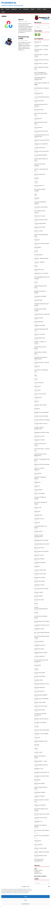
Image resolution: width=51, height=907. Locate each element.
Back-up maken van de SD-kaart (41, 551)
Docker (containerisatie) (39, 174)
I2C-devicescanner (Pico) (39, 147)
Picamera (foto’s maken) (39, 709)
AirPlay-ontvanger (38, 300)
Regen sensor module (39, 547)
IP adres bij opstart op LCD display (42, 419)
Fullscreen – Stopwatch (39, 262)
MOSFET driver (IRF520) (39, 783)
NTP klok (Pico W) (38, 118)
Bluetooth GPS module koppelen (41, 412)
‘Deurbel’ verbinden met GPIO (40, 219)
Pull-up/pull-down (38, 515)
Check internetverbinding (40, 223)
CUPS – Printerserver (38, 382)
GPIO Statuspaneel (38, 254)
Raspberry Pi (14, 9)
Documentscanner (38, 531)
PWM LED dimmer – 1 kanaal (40, 761)
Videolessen (26, 9)
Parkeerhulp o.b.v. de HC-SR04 (41, 273)
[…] (25, 32)
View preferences (25, 903)
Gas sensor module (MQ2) (40, 570)
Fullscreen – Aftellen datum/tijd (41, 258)
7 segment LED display (39, 796)
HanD (27, 21)
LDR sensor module (38, 592)
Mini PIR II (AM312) (38, 596)
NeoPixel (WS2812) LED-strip (40, 855)
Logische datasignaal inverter (40, 741)
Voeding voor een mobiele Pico (41, 143)
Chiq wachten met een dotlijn (40, 207)
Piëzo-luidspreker (38, 127)
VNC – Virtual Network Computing (41, 632)
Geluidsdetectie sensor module (41, 540)
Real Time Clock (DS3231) (39, 676)
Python (39, 9)
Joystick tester (37, 511)
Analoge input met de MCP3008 (41, 698)
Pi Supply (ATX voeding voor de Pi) (41, 625)
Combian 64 (37, 486)
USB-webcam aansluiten (39, 645)
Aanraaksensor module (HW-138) (41, 772)
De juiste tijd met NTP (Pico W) (41, 131)
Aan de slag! (37, 522)
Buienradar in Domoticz (39, 439)
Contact (44, 9)
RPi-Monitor (37, 198)
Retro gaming (37, 482)
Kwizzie (36, 265)
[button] (49, 886)
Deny (25, 900)
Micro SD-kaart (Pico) (38, 109)
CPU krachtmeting (38, 489)
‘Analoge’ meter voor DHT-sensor (41, 59)
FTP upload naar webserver (40, 722)
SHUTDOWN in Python (39, 628)
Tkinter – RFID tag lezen (39, 493)
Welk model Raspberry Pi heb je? (41, 683)
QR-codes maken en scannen (40, 423)
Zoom (35, 375)
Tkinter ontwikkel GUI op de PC (41, 765)
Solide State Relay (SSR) (39, 687)
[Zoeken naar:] (42, 27)
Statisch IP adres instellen (40, 702)
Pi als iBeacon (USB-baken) (40, 296)
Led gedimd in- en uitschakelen (41, 45)
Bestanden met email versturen (41, 718)
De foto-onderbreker (38, 321)
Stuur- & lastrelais (38, 844)
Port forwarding (37, 473)
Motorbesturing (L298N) (23, 37)
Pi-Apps (36, 181)
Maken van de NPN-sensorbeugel (41, 464)
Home (2, 9)
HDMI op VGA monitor (39, 648)
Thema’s (32, 9)
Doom (35, 194)
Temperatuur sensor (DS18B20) (41, 733)
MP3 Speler (36, 744)
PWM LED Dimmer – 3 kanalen (41, 63)
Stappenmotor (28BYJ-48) (39, 562)
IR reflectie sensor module (40, 573)
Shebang (36, 669)
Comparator (37, 566)
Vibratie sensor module (39, 581)
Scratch (36, 378)
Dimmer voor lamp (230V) (40, 805)
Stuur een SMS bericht (39, 691)
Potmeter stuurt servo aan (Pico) (41, 151)
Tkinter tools (37, 239)
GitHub (35, 603)
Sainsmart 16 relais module (40, 848)
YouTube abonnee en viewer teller (42, 314)
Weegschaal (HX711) (38, 318)
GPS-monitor (37, 408)
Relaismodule (37, 779)
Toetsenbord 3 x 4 (38, 821)
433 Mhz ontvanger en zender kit (41, 362)
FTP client (36, 726)
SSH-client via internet (39, 436)
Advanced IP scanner (39, 555)
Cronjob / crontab (38, 752)
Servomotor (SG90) (38, 680)
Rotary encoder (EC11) (39, 185)
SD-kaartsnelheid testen (39, 338)
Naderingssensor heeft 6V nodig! (41, 432)
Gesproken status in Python (40, 405)
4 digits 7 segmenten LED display (41, 852)
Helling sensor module (39, 584)
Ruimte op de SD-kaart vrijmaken (41, 243)
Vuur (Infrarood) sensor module (41, 588)
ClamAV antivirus (38, 397)
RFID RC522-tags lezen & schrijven (41, 814)
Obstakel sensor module (39, 577)
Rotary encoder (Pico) (39, 100)
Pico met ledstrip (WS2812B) (40, 155)
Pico (20, 9)
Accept (25, 896)
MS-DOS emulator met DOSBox (41, 416)
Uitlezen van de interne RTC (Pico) (41, 140)
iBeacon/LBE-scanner (39, 269)
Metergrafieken (37, 247)
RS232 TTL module (38, 230)
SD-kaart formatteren (39, 641)
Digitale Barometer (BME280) (40, 695)
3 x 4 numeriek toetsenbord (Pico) (41, 97)
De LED (35, 282)
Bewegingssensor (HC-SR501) (40, 652)
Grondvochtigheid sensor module (41, 544)
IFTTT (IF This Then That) (39, 216)
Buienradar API (37, 42)
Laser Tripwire (37, 390)
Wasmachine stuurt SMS (39, 227)
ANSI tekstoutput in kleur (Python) (41, 621)
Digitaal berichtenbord (39, 558)
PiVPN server (37, 366)
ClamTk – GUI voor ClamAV (40, 393)
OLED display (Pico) (38, 93)
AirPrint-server (37, 386)
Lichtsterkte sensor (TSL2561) (40, 817)
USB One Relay (37, 840)
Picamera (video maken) (39, 672)
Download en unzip (38, 768)
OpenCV (21, 19)
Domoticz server (38, 507)
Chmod (36, 748)
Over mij (3, 12)
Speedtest (36, 178)
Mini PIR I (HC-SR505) (39, 599)
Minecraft (36, 401)
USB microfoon (37, 665)
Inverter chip (37, 737)
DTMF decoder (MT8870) (39, 792)
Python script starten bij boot (40, 706)
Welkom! (7, 9)
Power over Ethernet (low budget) (41, 730)
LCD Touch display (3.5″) (39, 656)
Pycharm (36, 612)
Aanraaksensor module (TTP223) (41, 776)
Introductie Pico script (39, 518)
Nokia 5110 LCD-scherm (39, 334)
